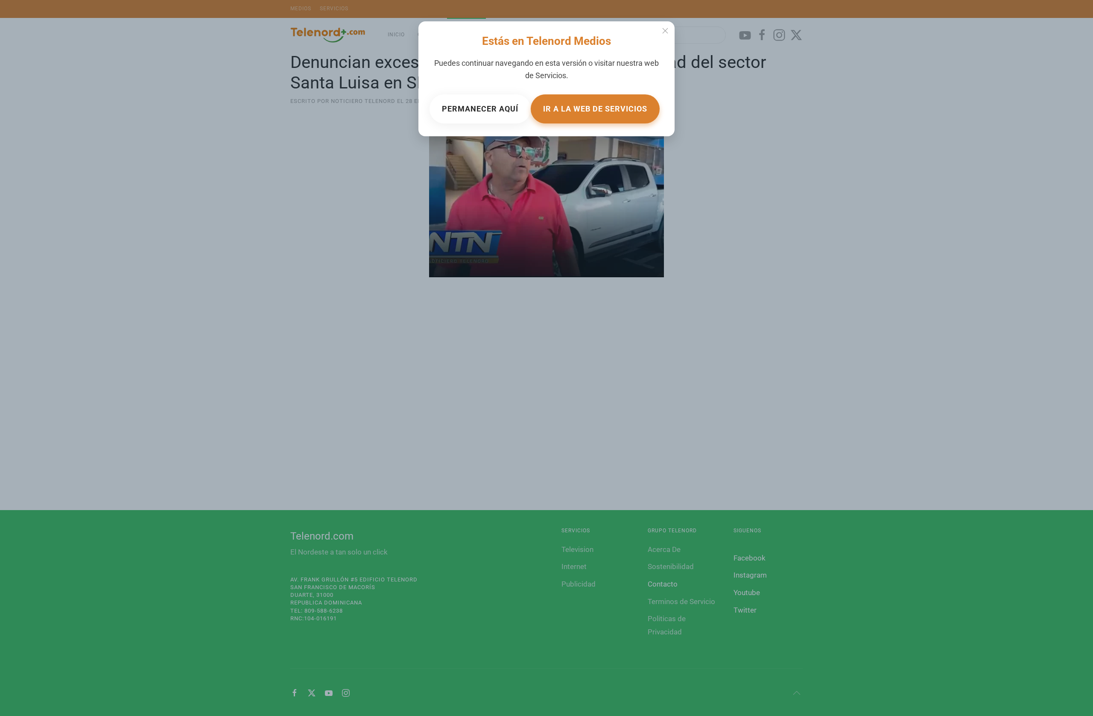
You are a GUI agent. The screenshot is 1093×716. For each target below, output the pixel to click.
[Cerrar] (665, 31)
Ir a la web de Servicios (595, 108)
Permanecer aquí (480, 108)
